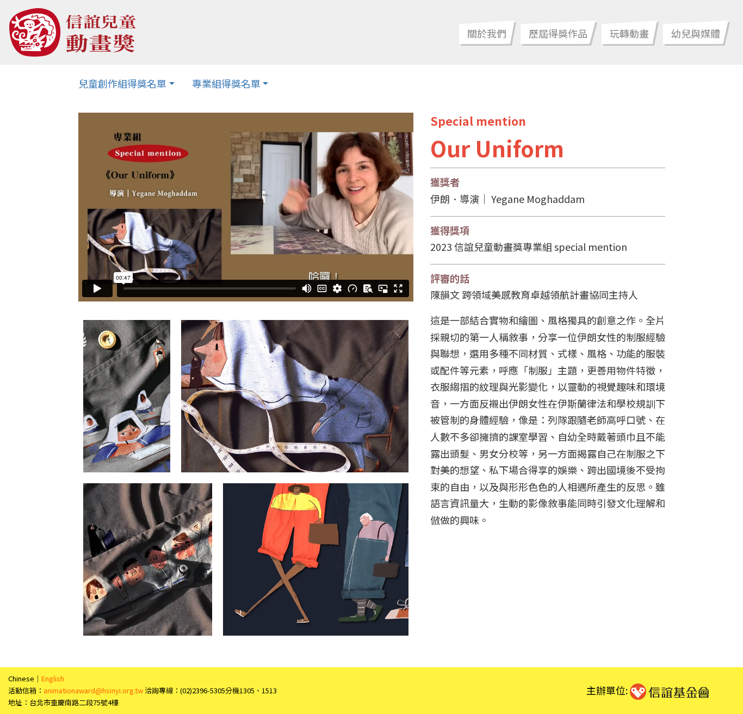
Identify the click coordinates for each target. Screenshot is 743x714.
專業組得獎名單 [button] (226, 83)
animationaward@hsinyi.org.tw (93, 690)
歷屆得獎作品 (558, 33)
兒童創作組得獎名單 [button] (122, 83)
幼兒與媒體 (695, 33)
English (52, 678)
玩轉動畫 (629, 33)
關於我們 (486, 33)
